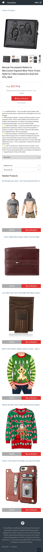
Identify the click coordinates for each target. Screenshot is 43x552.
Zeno (10, 547)
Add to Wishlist (21, 103)
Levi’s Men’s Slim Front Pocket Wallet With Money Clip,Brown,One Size (21, 293)
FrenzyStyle (11, 3)
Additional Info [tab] (8, 166)
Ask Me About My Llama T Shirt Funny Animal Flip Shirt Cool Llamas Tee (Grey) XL (21, 181)
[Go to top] (39, 550)
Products (11, 10)
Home (4, 10)
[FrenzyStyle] (3, 3)
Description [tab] (7, 157)
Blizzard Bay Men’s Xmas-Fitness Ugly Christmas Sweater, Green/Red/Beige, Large (21, 405)
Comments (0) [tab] (8, 170)
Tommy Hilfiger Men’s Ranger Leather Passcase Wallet (21, 237)
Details (11, 230)
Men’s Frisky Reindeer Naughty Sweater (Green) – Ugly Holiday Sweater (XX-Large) (21, 349)
